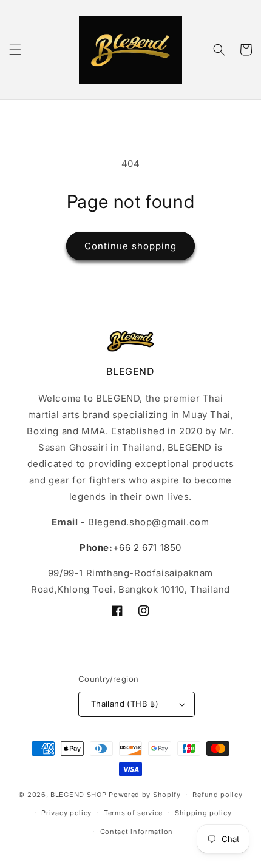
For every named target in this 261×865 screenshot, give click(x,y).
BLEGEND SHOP (79, 794)
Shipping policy (203, 813)
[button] (15, 49)
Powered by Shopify (145, 794)
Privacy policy (66, 813)
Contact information (136, 831)
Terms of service (133, 813)
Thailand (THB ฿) (124, 703)
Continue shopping (130, 246)
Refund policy (217, 794)
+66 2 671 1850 (147, 547)
